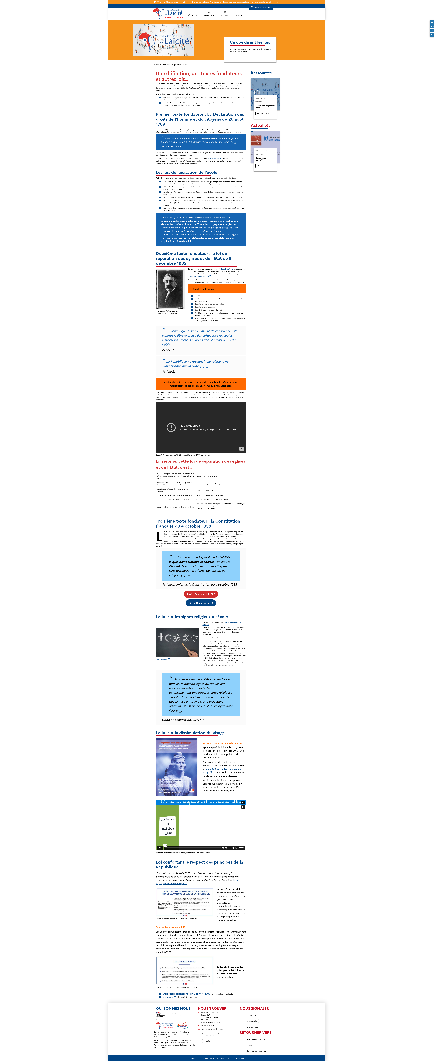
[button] (269, 7)
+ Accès (207, 1041)
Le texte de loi (168, 997)
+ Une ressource (252, 1027)
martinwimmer (161, 659)
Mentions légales (238, 1058)
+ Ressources (250, 1045)
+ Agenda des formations (255, 1039)
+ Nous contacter (210, 1035)
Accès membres (260, 7)
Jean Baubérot (213, 158)
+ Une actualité (251, 1021)
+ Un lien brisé (251, 1015)
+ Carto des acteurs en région (257, 1051)
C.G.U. (229, 1058)
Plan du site (194, 1058)
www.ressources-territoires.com (213, 1029)
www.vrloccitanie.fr (173, 1032)
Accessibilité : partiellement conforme (212, 1058)
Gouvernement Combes (199, 276)
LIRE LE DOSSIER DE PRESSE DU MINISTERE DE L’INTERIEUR (185, 994)
